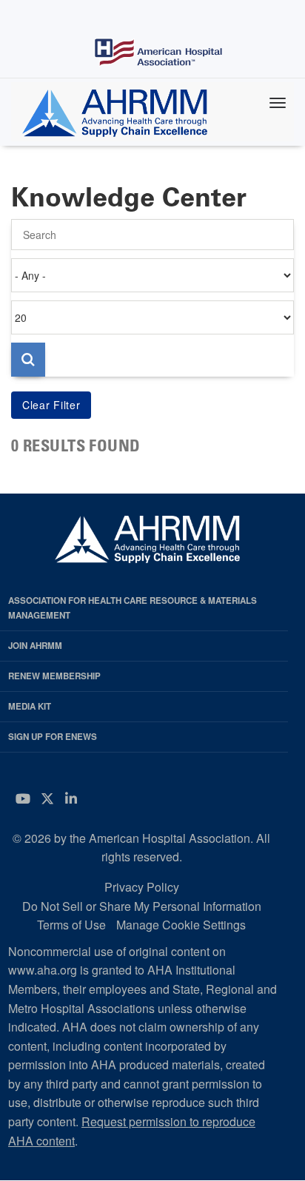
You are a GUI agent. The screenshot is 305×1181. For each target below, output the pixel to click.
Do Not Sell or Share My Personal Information (141, 906)
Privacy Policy (141, 886)
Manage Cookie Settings (181, 924)
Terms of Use (71, 924)
